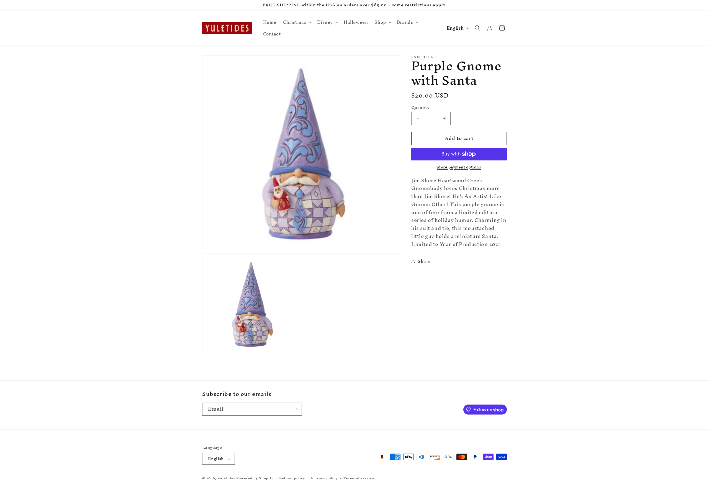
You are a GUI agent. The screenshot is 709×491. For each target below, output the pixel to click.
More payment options (459, 167)
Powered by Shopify (255, 478)
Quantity (420, 107)
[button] (297, 22)
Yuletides (226, 478)
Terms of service (358, 478)
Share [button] (424, 261)
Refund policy (292, 478)
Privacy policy (324, 478)
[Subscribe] (295, 409)
